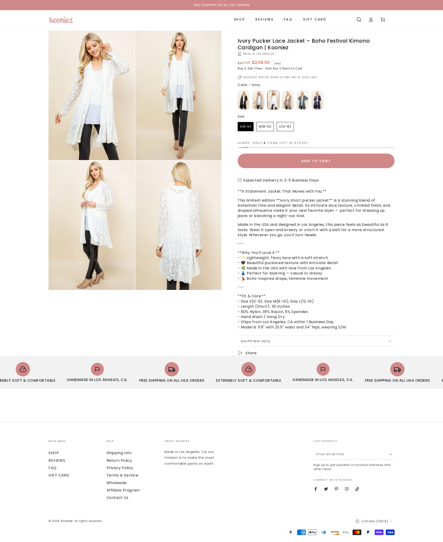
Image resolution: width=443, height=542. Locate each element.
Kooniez (67, 521)
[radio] (244, 100)
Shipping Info (119, 453)
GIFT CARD (58, 475)
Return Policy (119, 460)
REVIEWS (56, 460)
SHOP (53, 453)
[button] (359, 20)
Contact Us (118, 497)
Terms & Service (122, 475)
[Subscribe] (392, 454)
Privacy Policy (120, 468)
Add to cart (316, 161)
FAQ (52, 468)
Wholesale (117, 482)
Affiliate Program (123, 490)
